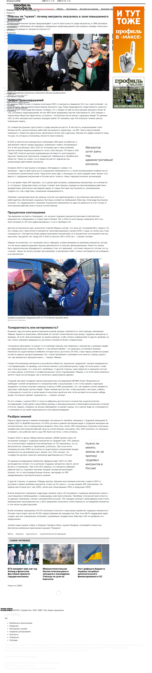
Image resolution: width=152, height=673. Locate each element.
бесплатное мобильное (18, 528)
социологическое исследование (53, 534)
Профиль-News (54, 525)
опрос (70, 438)
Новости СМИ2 (15, 585)
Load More (58, 593)
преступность (32, 534)
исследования (25, 461)
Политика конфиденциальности (20, 665)
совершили (74, 104)
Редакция (14, 626)
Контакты (14, 634)
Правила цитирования (20, 631)
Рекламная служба (18, 629)
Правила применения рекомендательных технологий (30, 668)
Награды (14, 640)
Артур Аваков (30, 10)
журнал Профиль (70, 525)
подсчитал (35, 423)
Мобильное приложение (21, 623)
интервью (42, 168)
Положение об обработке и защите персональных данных (32, 662)
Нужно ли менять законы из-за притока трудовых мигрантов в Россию (95, 456)
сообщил (47, 110)
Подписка (14, 637)
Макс (33, 525)
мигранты (20, 534)
